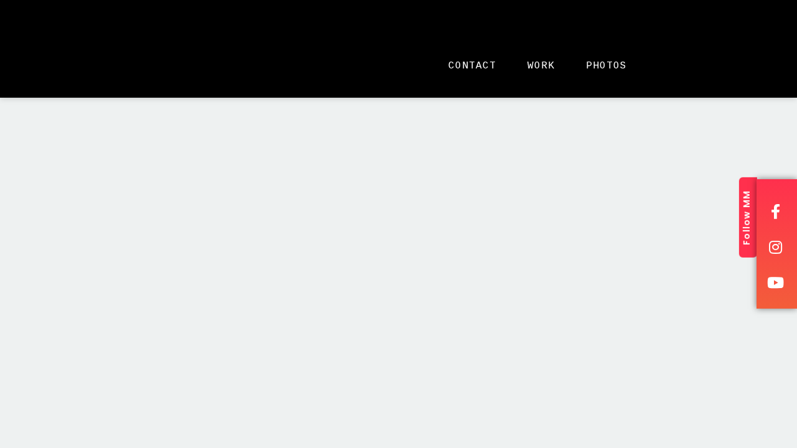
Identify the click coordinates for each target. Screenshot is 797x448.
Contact (472, 66)
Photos (606, 66)
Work (541, 66)
